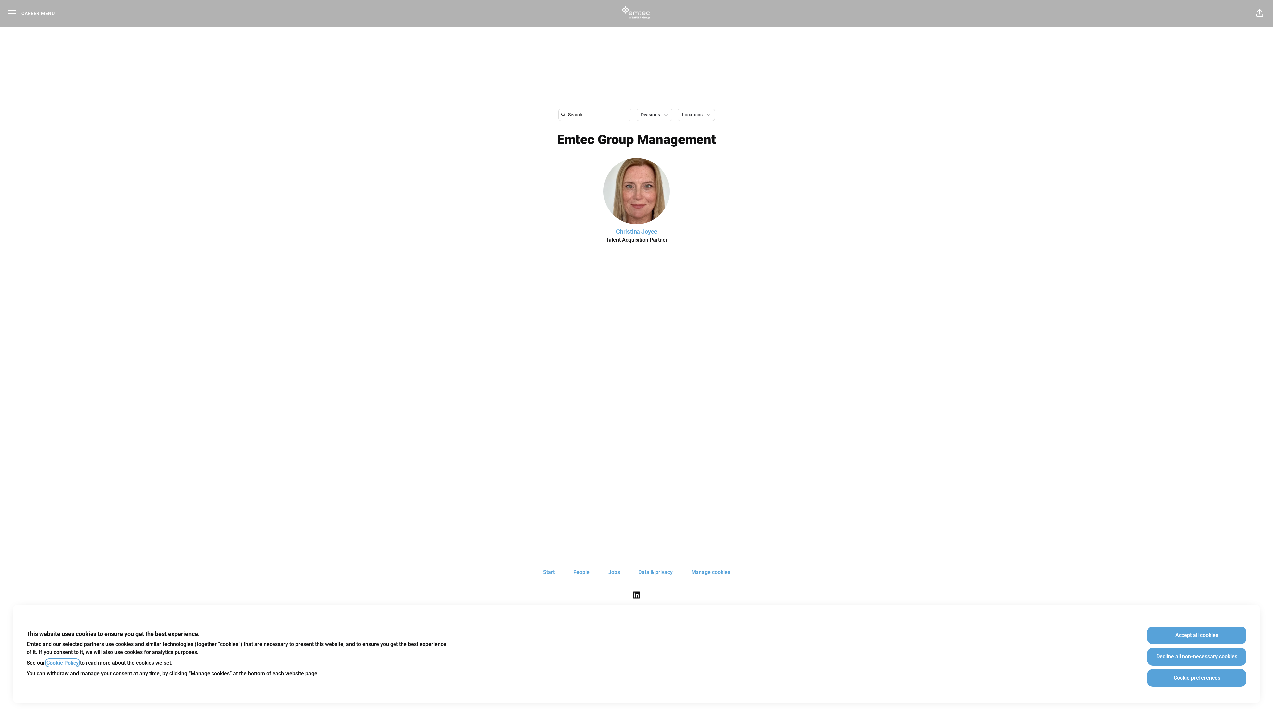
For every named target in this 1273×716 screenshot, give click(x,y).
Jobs (614, 572)
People (581, 572)
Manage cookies (710, 572)
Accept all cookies (1196, 635)
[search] (596, 115)
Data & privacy (655, 572)
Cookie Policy (62, 663)
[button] (1259, 13)
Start (549, 572)
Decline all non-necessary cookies (1196, 656)
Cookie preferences (1197, 678)
